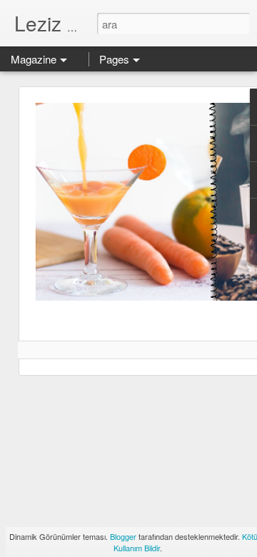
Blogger (123, 536)
